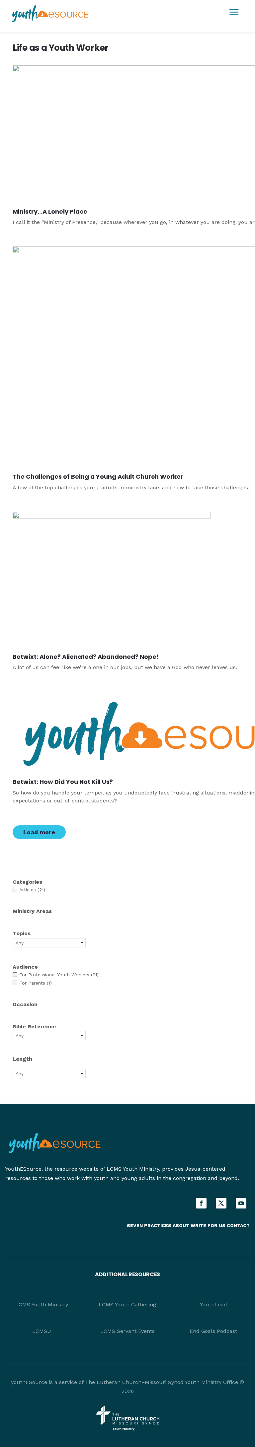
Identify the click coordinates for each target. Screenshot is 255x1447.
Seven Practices (149, 1225)
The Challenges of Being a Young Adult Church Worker (98, 476)
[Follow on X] (221, 1203)
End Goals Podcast (213, 1331)
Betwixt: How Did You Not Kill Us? (63, 782)
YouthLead (213, 1304)
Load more (39, 832)
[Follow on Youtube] (241, 1203)
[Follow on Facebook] (201, 1203)
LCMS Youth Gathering (127, 1304)
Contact (238, 1225)
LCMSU (41, 1331)
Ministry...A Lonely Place (50, 211)
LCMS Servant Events (127, 1331)
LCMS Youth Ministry (41, 1304)
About (181, 1225)
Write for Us (209, 1225)
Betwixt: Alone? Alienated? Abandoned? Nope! (86, 657)
